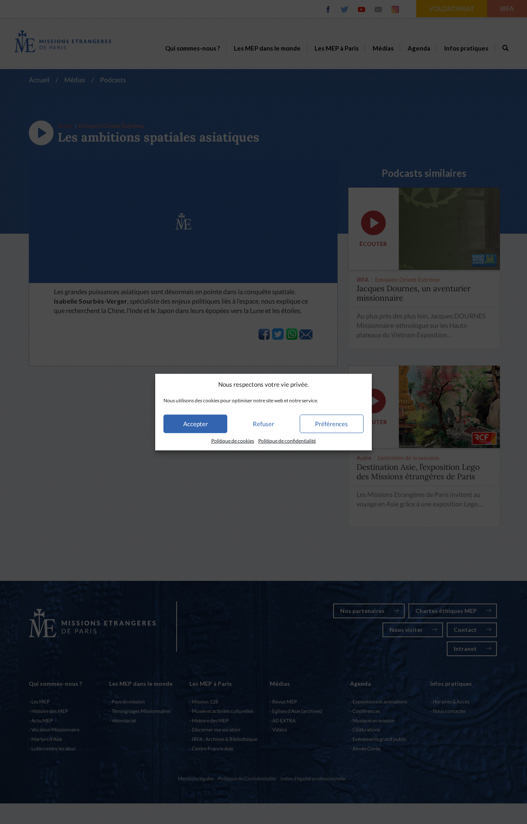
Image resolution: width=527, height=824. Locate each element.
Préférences (331, 423)
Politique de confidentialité (287, 441)
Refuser (263, 423)
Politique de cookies (232, 441)
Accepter (195, 423)
